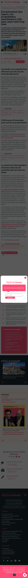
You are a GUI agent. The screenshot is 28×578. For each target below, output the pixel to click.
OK (14, 575)
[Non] (26, 571)
